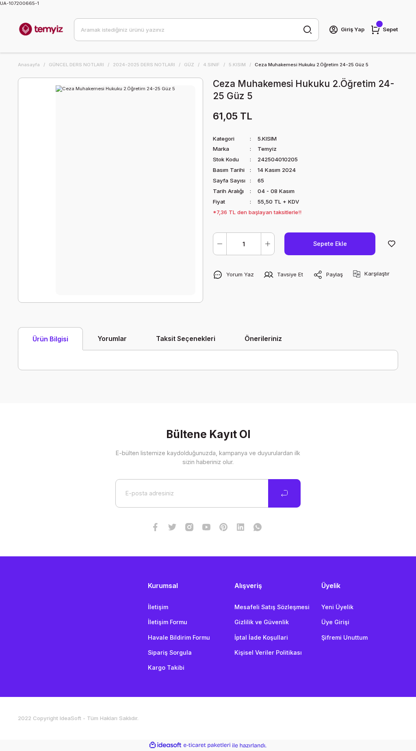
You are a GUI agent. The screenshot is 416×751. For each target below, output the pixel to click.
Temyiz (267, 148)
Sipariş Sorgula (170, 652)
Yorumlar (112, 338)
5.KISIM (267, 138)
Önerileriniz (263, 338)
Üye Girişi (335, 622)
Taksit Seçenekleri (185, 338)
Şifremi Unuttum (344, 637)
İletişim (158, 606)
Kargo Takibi (166, 667)
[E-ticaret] (207, 745)
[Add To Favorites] (391, 243)
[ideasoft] (165, 745)
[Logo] (41, 30)
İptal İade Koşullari (261, 637)
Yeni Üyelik (337, 606)
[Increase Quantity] (267, 244)
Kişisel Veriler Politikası (268, 652)
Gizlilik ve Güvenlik (261, 622)
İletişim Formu (167, 622)
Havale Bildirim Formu (179, 637)
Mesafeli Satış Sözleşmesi (272, 606)
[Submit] (284, 493)
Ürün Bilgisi (50, 339)
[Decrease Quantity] (219, 244)
